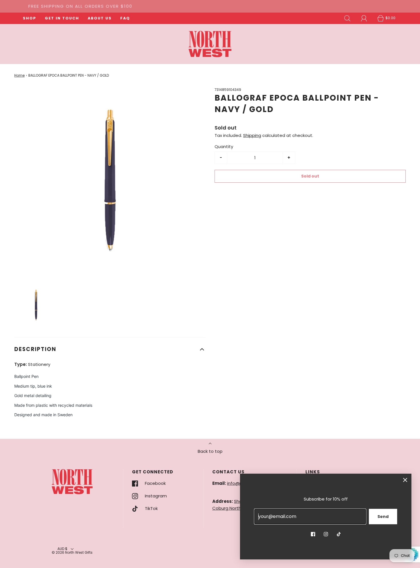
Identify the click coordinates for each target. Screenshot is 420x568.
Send (383, 516)
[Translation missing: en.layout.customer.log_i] (364, 18)
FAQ (125, 18)
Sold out (310, 176)
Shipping (252, 135)
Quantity (224, 147)
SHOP (29, 18)
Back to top (210, 451)
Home (19, 75)
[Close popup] (405, 480)
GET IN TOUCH (62, 18)
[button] (36, 305)
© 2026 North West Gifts (72, 552)
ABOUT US (100, 18)
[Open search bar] (347, 18)
